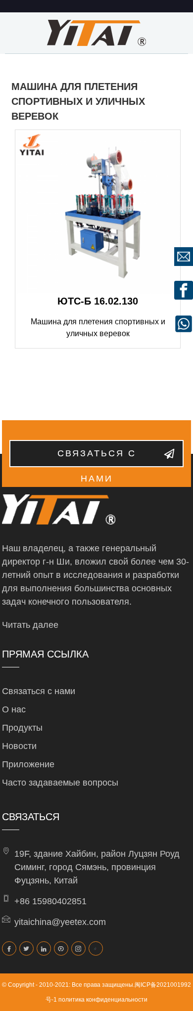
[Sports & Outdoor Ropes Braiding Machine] (97, 212)
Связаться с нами (38, 691)
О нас (14, 709)
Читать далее (30, 625)
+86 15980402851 (50, 901)
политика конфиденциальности (102, 999)
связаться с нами (96, 457)
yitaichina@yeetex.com (60, 922)
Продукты (22, 728)
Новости (19, 746)
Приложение (28, 764)
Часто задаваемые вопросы (60, 783)
